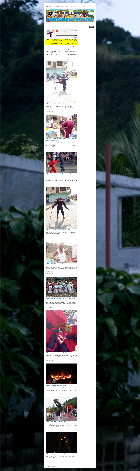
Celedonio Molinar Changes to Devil (56, 385)
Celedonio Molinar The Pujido (54, 263)
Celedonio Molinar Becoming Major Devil (57, 103)
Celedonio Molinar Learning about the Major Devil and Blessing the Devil (61, 139)
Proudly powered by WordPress (50, 466)
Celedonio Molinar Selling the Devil (56, 353)
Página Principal (49, 6)
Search (83, 24)
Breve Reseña (56, 6)
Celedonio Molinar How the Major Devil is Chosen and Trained (61, 174)
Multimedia (73, 6)
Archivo (79, 6)
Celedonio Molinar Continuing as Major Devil (58, 229)
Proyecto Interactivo (65, 6)
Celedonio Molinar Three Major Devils (56, 421)
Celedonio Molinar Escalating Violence (56, 454)
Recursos (84, 6)
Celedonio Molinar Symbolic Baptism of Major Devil (60, 298)
